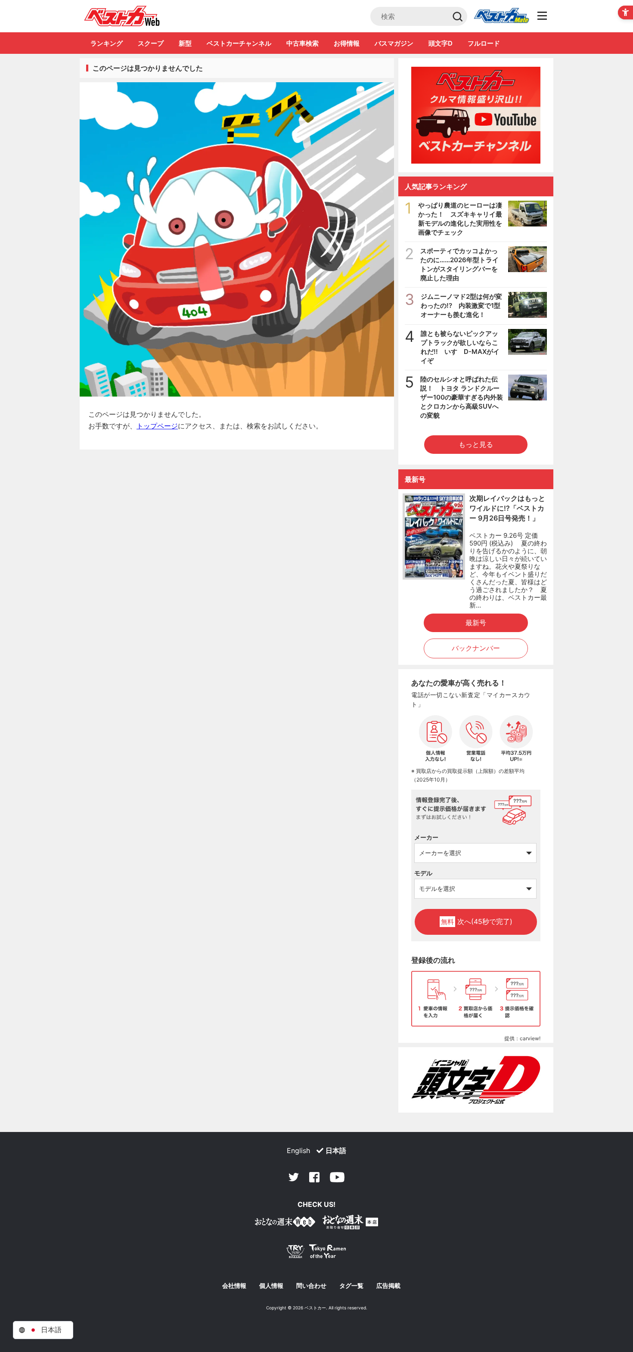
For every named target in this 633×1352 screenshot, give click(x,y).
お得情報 (347, 43)
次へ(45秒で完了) (476, 921)
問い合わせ (311, 1286)
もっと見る (476, 444)
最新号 (475, 622)
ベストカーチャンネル (239, 43)
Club (501, 16)
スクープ (151, 43)
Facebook (314, 1177)
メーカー (426, 837)
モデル (423, 873)
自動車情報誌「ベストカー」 (122, 16)
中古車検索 (302, 43)
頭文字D (440, 43)
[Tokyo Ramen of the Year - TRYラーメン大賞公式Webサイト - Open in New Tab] (316, 1253)
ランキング (106, 43)
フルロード (484, 43)
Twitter (294, 1177)
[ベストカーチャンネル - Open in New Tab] (475, 115)
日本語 (336, 1150)
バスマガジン (394, 43)
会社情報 (234, 1286)
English (298, 1150)
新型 (185, 43)
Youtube (337, 1177)
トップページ (157, 426)
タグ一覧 (351, 1286)
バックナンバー (476, 648)
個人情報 (271, 1286)
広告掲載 (388, 1286)
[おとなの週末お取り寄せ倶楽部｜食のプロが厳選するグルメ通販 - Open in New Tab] (285, 1223)
